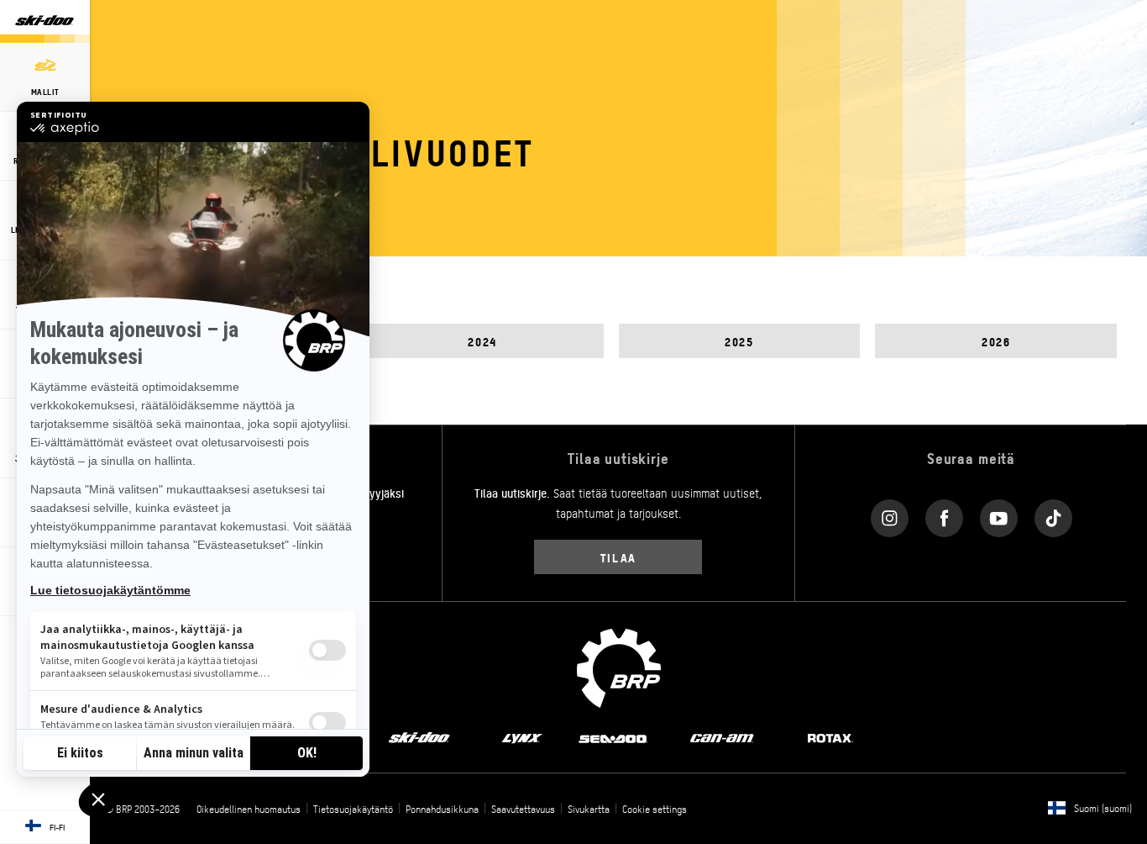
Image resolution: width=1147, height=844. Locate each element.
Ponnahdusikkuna (442, 808)
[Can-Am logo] (722, 737)
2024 (482, 341)
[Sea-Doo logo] (612, 737)
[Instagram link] (890, 514)
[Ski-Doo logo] (44, 21)
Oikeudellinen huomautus (248, 808)
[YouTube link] (999, 514)
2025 (739, 341)
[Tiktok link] (1053, 514)
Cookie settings (654, 808)
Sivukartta (589, 808)
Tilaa (618, 557)
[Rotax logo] (830, 737)
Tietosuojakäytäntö (353, 808)
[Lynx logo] (522, 737)
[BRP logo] (619, 666)
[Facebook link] (944, 514)
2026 (996, 341)
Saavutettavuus (523, 808)
